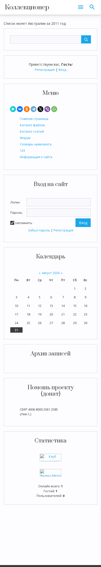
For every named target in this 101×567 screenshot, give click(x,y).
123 (22, 150)
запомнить (23, 223)
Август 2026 (51, 273)
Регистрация (45, 69)
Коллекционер (27, 7)
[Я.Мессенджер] (13, 109)
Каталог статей (32, 131)
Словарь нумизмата (35, 144)
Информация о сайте (36, 157)
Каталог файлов (32, 125)
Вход (62, 69)
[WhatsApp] (54, 109)
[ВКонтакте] (20, 109)
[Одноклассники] (27, 109)
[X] (40, 109)
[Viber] (47, 109)
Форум (25, 138)
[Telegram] (34, 109)
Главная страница (34, 118)
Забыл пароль (39, 230)
